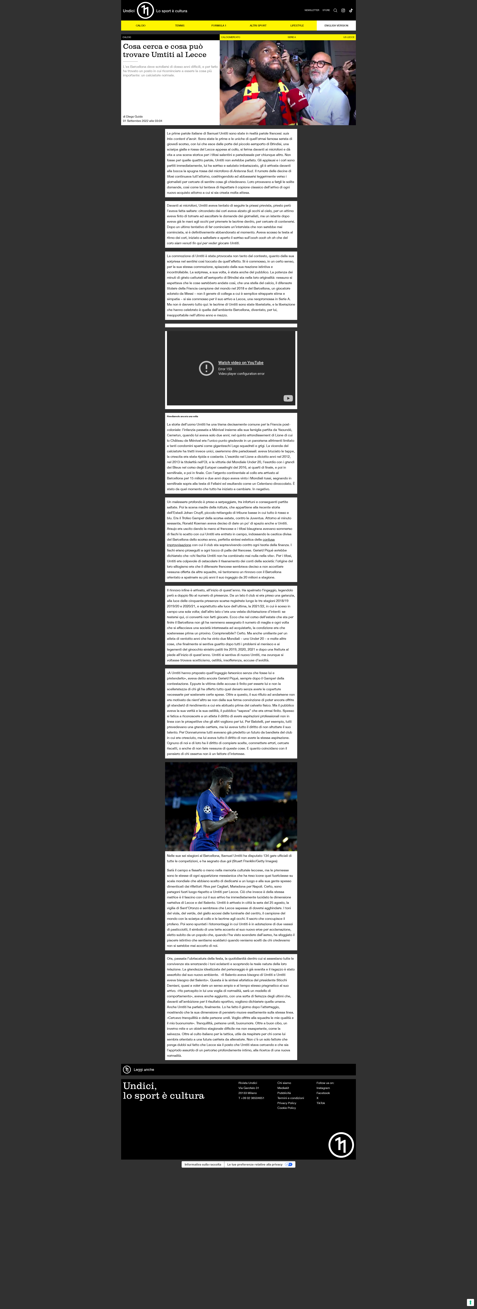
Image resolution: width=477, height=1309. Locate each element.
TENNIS (179, 25)
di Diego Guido (133, 116)
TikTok (321, 1103)
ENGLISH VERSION (336, 25)
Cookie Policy (286, 1107)
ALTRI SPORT (258, 25)
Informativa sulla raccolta (203, 1164)
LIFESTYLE (297, 25)
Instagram (323, 1088)
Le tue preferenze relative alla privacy (254, 1164)
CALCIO (141, 25)
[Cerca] (335, 10)
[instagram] (343, 10)
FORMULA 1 (218, 25)
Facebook (323, 1093)
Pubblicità (284, 1093)
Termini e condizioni (290, 1098)
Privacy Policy (286, 1103)
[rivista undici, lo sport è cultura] (155, 10)
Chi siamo (284, 1082)
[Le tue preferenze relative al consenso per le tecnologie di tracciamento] (470, 1302)
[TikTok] (351, 10)
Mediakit (283, 1088)
